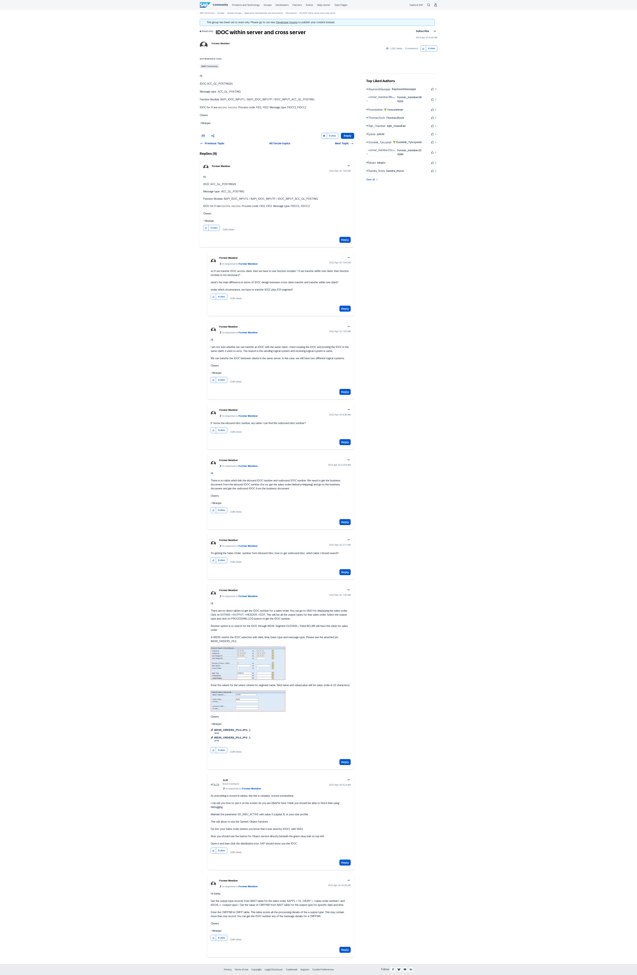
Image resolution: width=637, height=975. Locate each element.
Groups (268, 5)
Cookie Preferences (323, 969)
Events (309, 5)
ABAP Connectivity (209, 66)
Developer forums (287, 22)
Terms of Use (241, 969)
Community (220, 4)
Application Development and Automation (263, 13)
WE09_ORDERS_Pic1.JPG (231, 737)
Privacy (228, 969)
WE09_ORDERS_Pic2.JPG (231, 730)
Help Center (323, 5)
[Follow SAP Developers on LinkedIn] (411, 969)
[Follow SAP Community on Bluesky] (399, 969)
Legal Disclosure (274, 969)
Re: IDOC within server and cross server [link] (317, 13)
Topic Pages (340, 5)
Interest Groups (234, 13)
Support (304, 969)
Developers (282, 5)
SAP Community (207, 13)
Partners (297, 5)
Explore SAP (416, 5)
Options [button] (434, 31)
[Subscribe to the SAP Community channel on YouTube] (405, 969)
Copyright (256, 969)
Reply (345, 239)
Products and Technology (246, 5)
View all (370, 179)
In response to (240, 264)
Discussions (291, 13)
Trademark (291, 969)
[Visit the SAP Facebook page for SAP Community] (393, 969)
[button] (423, 48)
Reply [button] (347, 135)
